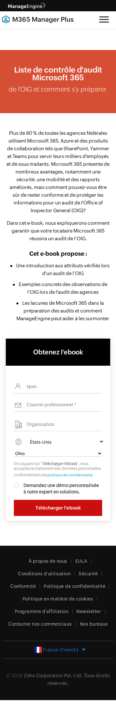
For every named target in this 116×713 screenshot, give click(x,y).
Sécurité (88, 573)
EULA (81, 561)
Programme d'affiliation (42, 611)
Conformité (23, 586)
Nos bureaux (94, 624)
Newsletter (88, 611)
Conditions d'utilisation (44, 573)
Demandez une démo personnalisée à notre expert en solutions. (61, 488)
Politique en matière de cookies (58, 599)
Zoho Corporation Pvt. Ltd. (53, 675)
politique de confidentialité (69, 475)
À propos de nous (48, 561)
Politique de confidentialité (74, 586)
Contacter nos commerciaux (40, 624)
